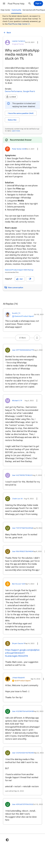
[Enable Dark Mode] (7, 840)
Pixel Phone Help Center (18, 24)
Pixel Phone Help (16, 3)
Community (16, 10)
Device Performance (13, 91)
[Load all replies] (37, 338)
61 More (22, 338)
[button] (4, 4)
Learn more (16, 131)
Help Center (5, 10)
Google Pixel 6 (29, 91)
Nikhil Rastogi (28, 270)
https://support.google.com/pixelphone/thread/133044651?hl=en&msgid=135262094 (22, 653)
